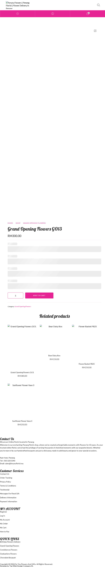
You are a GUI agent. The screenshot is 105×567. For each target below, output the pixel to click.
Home (10, 223)
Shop (18, 223)
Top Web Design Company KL (21, 566)
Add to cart (39, 295)
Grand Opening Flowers (34, 223)
